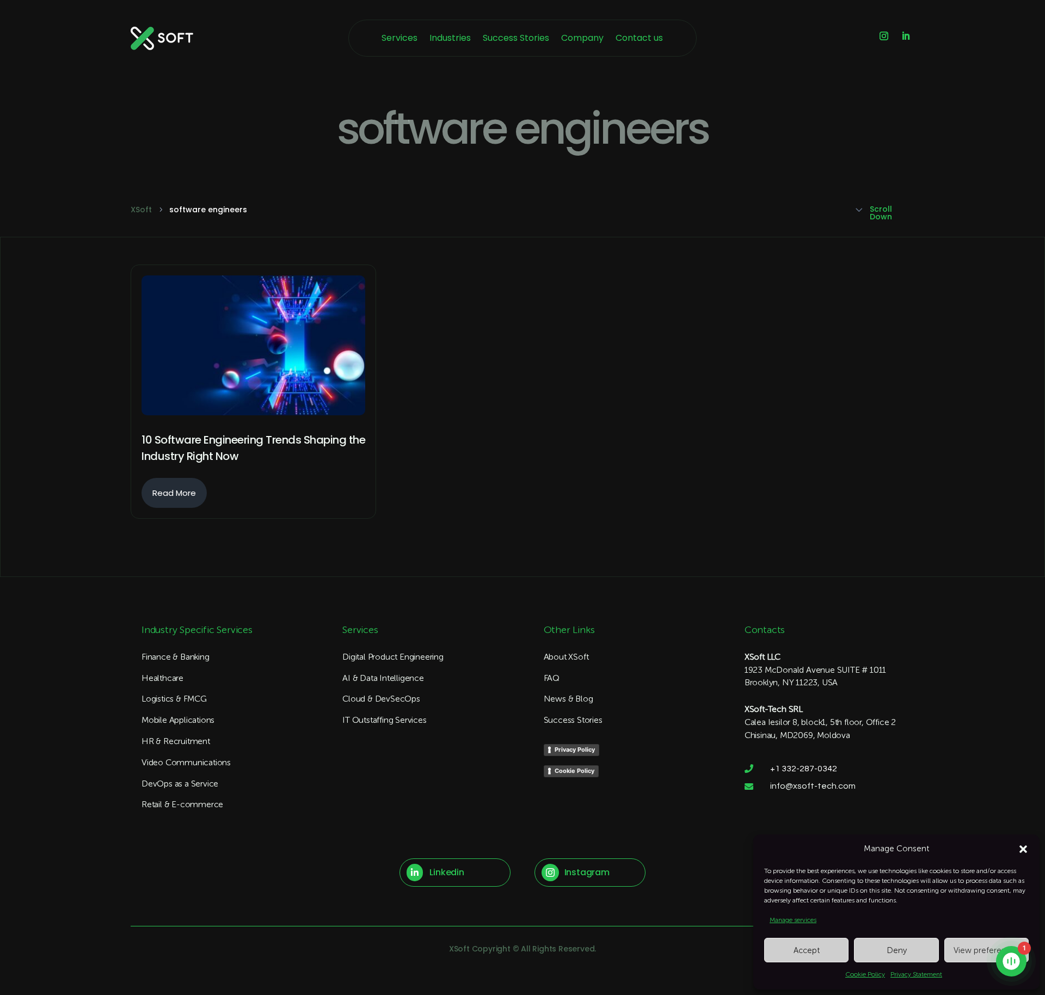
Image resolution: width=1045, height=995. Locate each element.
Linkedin (446, 872)
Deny (897, 950)
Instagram (587, 872)
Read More (174, 493)
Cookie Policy (865, 974)
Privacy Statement (916, 974)
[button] (1023, 849)
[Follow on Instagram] (884, 36)
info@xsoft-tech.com (813, 786)
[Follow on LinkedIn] (905, 36)
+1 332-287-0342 (803, 768)
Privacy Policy (575, 749)
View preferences (986, 950)
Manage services (793, 920)
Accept (807, 950)
